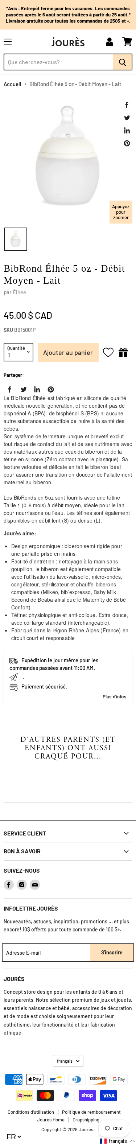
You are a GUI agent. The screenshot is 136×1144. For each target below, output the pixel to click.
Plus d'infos (115, 696)
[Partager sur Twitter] (126, 117)
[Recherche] (122, 62)
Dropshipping (86, 1119)
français (65, 1060)
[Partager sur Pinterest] (126, 143)
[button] (117, 1141)
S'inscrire (112, 952)
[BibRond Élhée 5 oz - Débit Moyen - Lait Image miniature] (15, 239)
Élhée (19, 292)
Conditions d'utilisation (31, 1112)
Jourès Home (51, 1119)
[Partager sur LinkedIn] (126, 130)
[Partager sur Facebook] (126, 105)
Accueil (12, 84)
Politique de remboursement (91, 1112)
